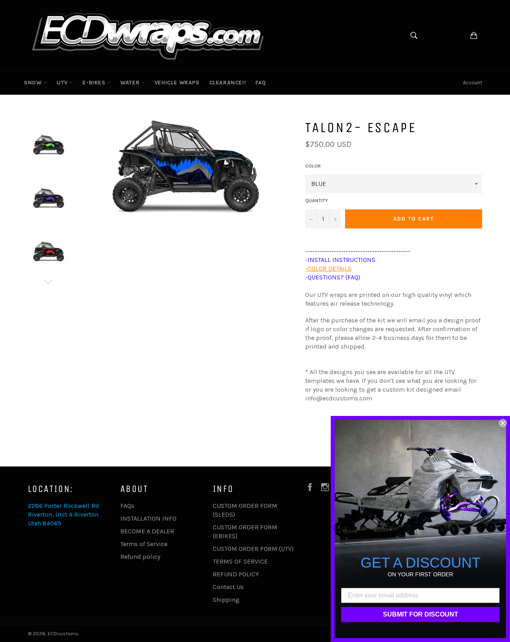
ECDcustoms (63, 633)
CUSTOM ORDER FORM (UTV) (253, 548)
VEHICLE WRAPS (177, 82)
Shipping (226, 599)
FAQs (127, 505)
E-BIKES (94, 82)
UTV (63, 82)
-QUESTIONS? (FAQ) (332, 277)
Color (313, 166)
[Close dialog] (503, 423)
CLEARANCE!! (227, 82)
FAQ (260, 82)
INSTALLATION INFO (148, 518)
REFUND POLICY (236, 574)
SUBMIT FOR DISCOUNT (420, 614)
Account (472, 83)
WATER (130, 82)
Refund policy (140, 556)
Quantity (316, 200)
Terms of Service (143, 544)
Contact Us (228, 587)
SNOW (33, 82)
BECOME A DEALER (147, 531)
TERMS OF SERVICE (240, 561)
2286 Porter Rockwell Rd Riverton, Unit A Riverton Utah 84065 (63, 514)
